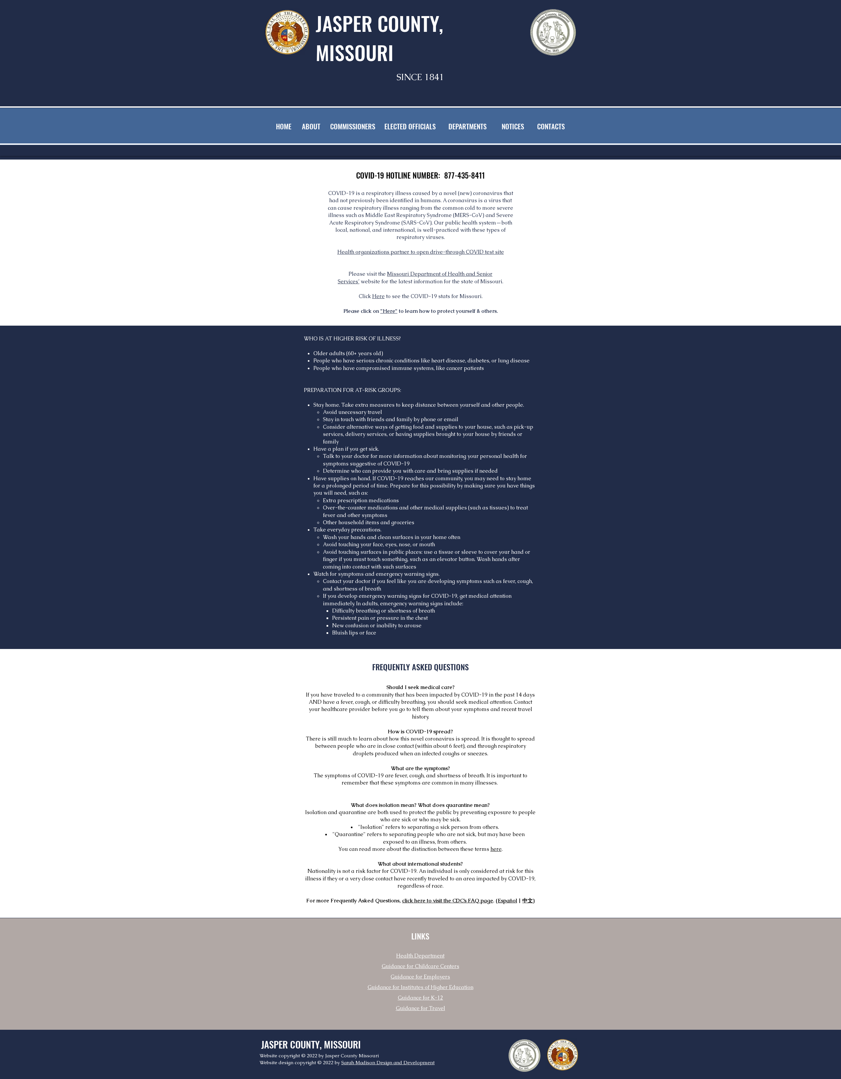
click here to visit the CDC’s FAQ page (447, 900)
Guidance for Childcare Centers (420, 966)
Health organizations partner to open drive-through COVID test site (420, 251)
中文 (527, 900)
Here (378, 296)
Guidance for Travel (420, 1008)
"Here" (389, 311)
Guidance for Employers (420, 976)
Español (507, 900)
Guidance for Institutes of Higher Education (420, 987)
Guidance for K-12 (420, 997)
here (496, 849)
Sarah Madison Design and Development (388, 1062)
